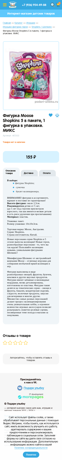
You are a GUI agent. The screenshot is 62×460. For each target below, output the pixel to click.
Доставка (28, 173)
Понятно (31, 454)
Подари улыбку (34, 388)
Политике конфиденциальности (31, 447)
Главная (7, 23)
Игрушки (30, 23)
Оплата (46, 173)
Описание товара (11, 172)
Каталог (19, 23)
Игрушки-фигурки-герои (15, 27)
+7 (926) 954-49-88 (34, 5)
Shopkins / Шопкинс (42, 27)
